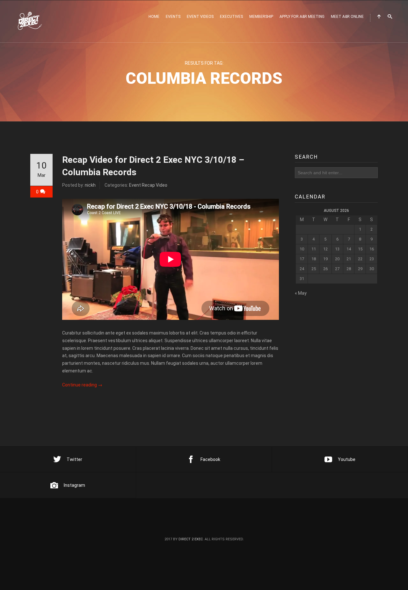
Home (154, 16)
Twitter (74, 459)
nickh (90, 185)
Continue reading (82, 384)
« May (301, 293)
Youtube (346, 459)
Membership (261, 16)
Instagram (74, 485)
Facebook (210, 459)
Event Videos (200, 16)
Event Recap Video (148, 185)
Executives (231, 16)
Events (173, 16)
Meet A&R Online (347, 16)
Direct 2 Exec (190, 539)
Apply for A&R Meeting (302, 16)
